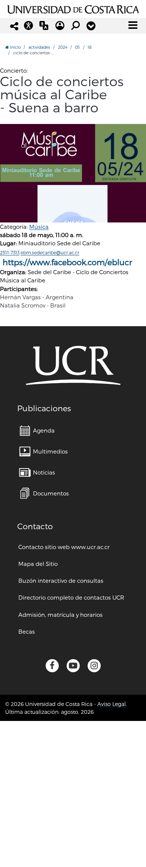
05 (77, 47)
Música (39, 226)
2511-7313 (9, 252)
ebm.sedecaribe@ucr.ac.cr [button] (50, 252)
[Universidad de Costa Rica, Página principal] (73, 8)
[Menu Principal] (133, 25)
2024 (62, 47)
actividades (39, 47)
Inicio (15, 47)
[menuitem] (37, 430)
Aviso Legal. (112, 704)
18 (89, 47)
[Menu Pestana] (90, 25)
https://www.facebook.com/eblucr (67, 262)
